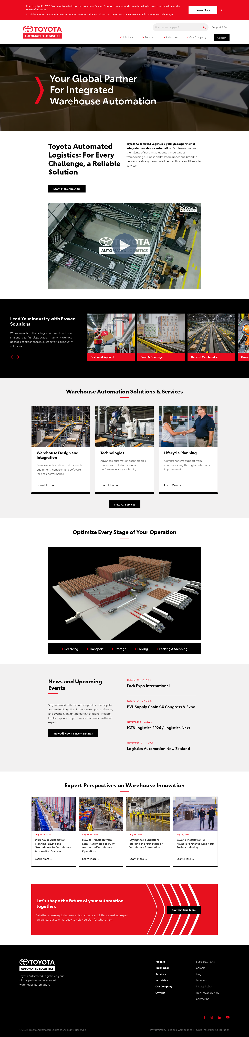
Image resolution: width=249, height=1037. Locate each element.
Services (160, 974)
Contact (221, 37)
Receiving (70, 648)
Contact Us (202, 999)
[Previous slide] (12, 357)
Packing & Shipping (172, 648)
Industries (161, 980)
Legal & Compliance (180, 1029)
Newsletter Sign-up (207, 992)
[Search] (204, 27)
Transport (95, 648)
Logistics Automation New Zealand (158, 748)
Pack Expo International (148, 685)
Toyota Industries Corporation (212, 1029)
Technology (162, 967)
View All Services (124, 504)
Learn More (203, 10)
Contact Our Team (184, 910)
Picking (141, 648)
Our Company (163, 986)
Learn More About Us (66, 188)
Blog (198, 974)
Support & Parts (221, 27)
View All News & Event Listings (73, 733)
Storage (119, 648)
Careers (200, 967)
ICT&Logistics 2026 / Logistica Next (158, 727)
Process (160, 961)
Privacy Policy (204, 986)
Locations (202, 980)
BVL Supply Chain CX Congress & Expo (161, 706)
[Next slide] (18, 357)
